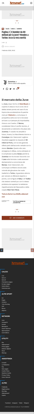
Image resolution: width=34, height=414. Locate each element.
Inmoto (4, 324)
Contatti (4, 362)
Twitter (20, 403)
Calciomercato (6, 288)
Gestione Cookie (6, 373)
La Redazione (5, 365)
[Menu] (3, 3)
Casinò (4, 395)
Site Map (4, 391)
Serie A (13, 29)
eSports (4, 310)
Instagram (15, 403)
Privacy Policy (6, 375)
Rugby (3, 300)
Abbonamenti (5, 344)
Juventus (19, 29)
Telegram (26, 403)
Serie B (4, 280)
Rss (3, 342)
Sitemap (4, 353)
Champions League (7, 282)
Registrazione (5, 389)
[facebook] (3, 89)
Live (3, 276)
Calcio (7, 29)
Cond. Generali (6, 377)
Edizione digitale (6, 349)
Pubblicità (4, 387)
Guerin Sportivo (6, 328)
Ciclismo (4, 302)
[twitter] (10, 89)
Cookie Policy (6, 371)
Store (3, 351)
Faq (3, 367)
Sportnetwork (6, 330)
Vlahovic (11, 115)
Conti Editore (5, 332)
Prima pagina (5, 346)
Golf (3, 306)
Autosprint (5, 322)
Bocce (3, 308)
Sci (2, 298)
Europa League (6, 284)
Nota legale (5, 369)
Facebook (8, 403)
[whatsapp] (7, 89)
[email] (14, 89)
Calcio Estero (5, 286)
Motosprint (5, 326)
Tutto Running (6, 304)
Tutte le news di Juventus (19, 202)
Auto (3, 320)
